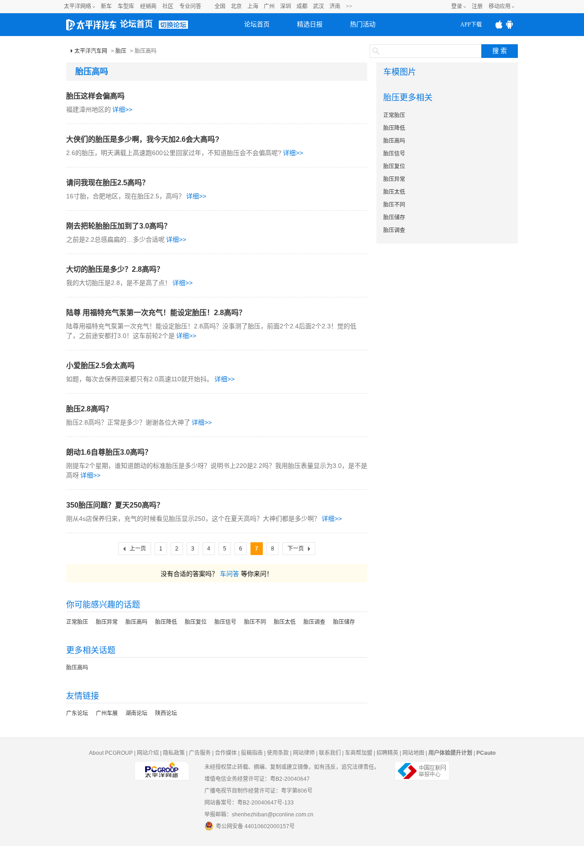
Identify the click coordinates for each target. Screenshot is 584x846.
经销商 (148, 6)
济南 (334, 6)
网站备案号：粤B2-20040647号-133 (249, 802)
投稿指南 (252, 753)
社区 (167, 6)
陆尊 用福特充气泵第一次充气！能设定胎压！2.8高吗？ (156, 313)
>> (349, 6)
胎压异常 (107, 622)
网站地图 (413, 753)
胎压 (120, 51)
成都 (302, 6)
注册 (477, 6)
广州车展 (107, 713)
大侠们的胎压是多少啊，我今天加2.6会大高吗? (142, 139)
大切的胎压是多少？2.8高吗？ (115, 269)
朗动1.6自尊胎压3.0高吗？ (109, 452)
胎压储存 (344, 622)
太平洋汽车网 (90, 51)
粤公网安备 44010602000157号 (255, 826)
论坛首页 (136, 24)
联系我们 (330, 753)
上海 (252, 6)
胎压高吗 (136, 622)
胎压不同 (255, 622)
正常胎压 (77, 622)
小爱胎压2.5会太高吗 (100, 365)
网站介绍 (148, 753)
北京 (236, 6)
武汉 (318, 6)
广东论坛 (77, 713)
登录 (456, 6)
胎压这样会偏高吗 (95, 96)
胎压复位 (196, 622)
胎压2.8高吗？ (89, 409)
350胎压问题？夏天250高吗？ (115, 505)
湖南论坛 (136, 713)
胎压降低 (166, 622)
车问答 (229, 573)
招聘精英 (387, 753)
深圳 (285, 6)
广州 (269, 6)
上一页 (138, 548)
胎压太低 (285, 622)
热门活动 (362, 24)
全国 (219, 6)
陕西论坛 (166, 713)
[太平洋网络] (162, 767)
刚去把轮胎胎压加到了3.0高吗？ (118, 226)
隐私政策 (174, 753)
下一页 (295, 548)
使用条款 (278, 753)
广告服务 (200, 753)
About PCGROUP (111, 753)
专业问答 (190, 6)
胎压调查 (314, 622)
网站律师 (304, 753)
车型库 (126, 6)
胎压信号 (225, 622)
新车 (106, 6)
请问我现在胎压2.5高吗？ (107, 183)
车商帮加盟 (358, 753)
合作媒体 (226, 753)
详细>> (122, 109)
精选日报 (310, 24)
